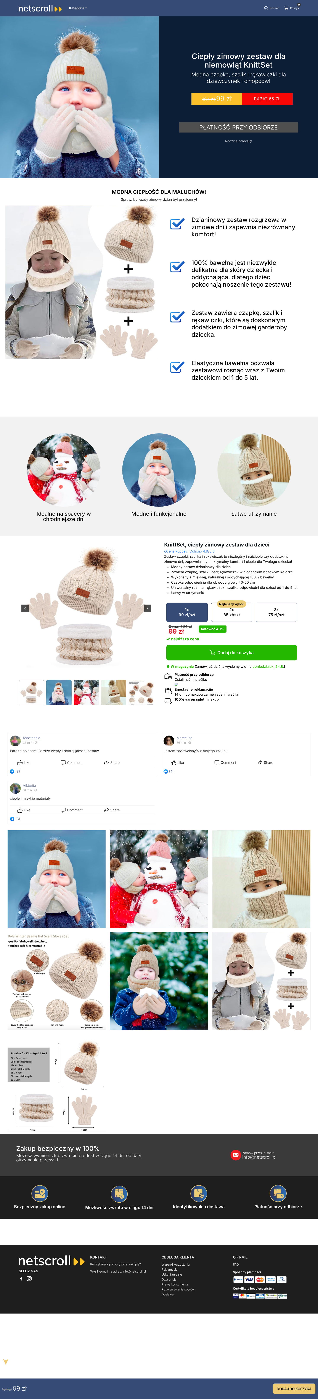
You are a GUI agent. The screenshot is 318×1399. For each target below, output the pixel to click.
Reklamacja (170, 1269)
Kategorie (76, 8)
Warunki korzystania (176, 1264)
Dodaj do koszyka (235, 652)
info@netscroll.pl (259, 1155)
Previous (25, 611)
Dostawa (168, 1294)
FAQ (236, 1264)
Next (147, 611)
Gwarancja (169, 1279)
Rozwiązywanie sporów (178, 1289)
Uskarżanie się (172, 1274)
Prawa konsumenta (175, 1284)
